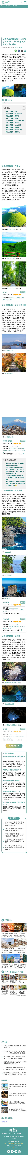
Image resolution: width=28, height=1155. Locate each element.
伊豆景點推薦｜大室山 (12, 111)
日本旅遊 (15, 6)
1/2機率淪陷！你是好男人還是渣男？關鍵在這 (12, 835)
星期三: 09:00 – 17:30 (16, 454)
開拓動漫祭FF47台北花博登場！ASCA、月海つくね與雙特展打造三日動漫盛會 (14, 1057)
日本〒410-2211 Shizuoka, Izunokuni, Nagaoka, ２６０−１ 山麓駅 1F (14, 450)
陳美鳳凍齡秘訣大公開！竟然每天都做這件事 (4, 992)
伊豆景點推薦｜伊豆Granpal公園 (15, 120)
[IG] (12, 1151)
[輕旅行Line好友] (19, 1151)
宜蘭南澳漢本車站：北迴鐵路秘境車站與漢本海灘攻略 (15, 1046)
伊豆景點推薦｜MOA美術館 (13, 125)
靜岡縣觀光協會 (9, 704)
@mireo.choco (11, 229)
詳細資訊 (23, 292)
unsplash (7, 552)
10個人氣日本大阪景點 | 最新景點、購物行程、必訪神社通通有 (14, 829)
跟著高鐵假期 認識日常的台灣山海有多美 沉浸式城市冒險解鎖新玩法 (15, 1063)
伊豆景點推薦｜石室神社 (13, 132)
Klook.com (5, 102)
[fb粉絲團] (8, 1151)
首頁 (2, 6)
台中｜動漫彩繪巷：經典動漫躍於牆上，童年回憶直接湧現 (4, 982)
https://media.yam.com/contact (14, 1147)
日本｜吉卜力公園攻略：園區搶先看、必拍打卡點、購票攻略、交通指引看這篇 (14, 847)
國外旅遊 (8, 6)
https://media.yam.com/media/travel (14, 1143)
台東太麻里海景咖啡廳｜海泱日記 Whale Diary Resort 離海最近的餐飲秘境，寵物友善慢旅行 (14, 1052)
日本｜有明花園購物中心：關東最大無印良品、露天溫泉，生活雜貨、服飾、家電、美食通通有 (22, 992)
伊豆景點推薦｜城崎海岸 (13, 116)
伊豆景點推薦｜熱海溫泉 (13, 123)
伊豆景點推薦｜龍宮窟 (12, 118)
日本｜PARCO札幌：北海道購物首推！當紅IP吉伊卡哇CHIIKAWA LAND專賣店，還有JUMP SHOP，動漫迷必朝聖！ (23, 982)
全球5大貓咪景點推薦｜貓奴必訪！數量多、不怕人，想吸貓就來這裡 (15, 477)
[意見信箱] (15, 1151)
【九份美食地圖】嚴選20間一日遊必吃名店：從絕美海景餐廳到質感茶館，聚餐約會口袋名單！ (14, 1068)
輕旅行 (6, 2)
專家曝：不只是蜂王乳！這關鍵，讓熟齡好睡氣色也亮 (13, 992)
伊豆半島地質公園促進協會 (12, 682)
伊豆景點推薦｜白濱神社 (13, 127)
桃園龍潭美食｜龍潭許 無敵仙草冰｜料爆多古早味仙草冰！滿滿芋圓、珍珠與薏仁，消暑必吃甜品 (14, 1074)
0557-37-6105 (13, 608)
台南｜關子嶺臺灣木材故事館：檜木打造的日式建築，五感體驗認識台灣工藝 (13, 982)
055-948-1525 (13, 446)
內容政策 (19, 1133)
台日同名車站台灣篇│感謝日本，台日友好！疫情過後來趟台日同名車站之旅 (14, 841)
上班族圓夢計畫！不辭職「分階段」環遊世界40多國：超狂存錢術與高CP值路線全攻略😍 (15, 483)
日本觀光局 (8, 575)
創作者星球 (12, 1133)
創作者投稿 (4, 1133)
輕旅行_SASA (18, 47)
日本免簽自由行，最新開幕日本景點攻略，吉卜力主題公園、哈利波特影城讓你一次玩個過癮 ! (14, 824)
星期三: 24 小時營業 (15, 613)
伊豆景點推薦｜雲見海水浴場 (14, 129)
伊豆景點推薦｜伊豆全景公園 (14, 113)
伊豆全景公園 (9, 350)
